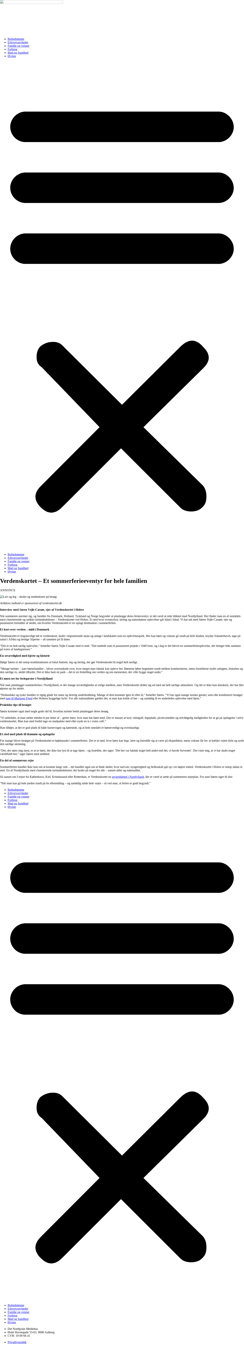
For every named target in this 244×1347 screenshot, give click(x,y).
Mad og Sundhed (18, 52)
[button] (122, 305)
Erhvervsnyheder (18, 42)
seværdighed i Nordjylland (128, 776)
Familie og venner (18, 45)
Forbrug (12, 49)
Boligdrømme (16, 39)
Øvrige (12, 56)
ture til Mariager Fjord (19, 698)
